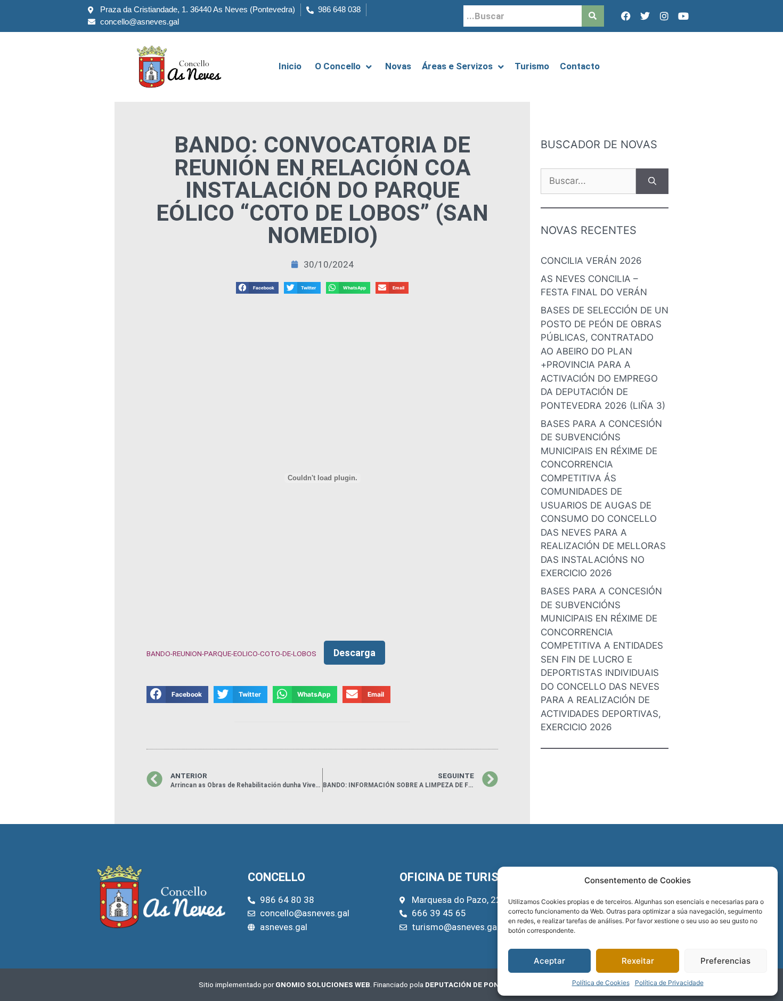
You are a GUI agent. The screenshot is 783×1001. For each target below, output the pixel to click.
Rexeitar (638, 961)
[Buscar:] (588, 181)
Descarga (354, 652)
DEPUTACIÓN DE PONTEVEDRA (478, 984)
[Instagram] (664, 16)
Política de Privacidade (669, 983)
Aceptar (549, 961)
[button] (257, 288)
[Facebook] (625, 16)
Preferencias (725, 961)
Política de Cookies (601, 983)
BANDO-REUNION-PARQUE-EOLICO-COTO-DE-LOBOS (231, 653)
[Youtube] (683, 16)
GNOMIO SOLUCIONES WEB (322, 984)
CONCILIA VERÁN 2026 (591, 260)
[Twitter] (645, 16)
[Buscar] (652, 181)
